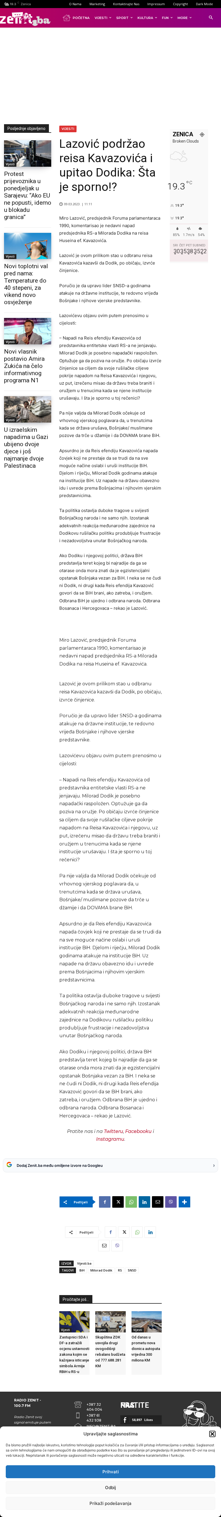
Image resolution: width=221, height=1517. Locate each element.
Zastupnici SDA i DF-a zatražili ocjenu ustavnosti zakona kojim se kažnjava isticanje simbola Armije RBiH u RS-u (74, 1354)
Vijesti (10, 164)
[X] (118, 1202)
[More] (184, 1202)
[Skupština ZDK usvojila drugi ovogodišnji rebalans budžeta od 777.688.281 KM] (110, 1321)
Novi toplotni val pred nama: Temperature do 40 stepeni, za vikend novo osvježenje (26, 284)
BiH (82, 1270)
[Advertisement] (112, 74)
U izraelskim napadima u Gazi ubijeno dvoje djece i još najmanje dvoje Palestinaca (26, 447)
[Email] (157, 1202)
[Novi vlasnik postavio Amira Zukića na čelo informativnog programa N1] (27, 331)
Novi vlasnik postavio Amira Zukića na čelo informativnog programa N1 (24, 366)
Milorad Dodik (101, 1270)
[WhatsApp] (131, 1202)
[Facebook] (104, 1202)
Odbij (110, 1487)
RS (120, 1270)
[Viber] (171, 1202)
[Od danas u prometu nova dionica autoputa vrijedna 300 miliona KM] (147, 1321)
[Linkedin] (144, 1202)
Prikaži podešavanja (110, 1503)
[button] (212, 1434)
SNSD (132, 1270)
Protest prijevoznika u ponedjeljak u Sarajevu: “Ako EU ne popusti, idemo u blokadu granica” (27, 195)
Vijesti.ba (84, 1263)
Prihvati (110, 1471)
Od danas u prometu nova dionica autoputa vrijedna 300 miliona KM (146, 1348)
